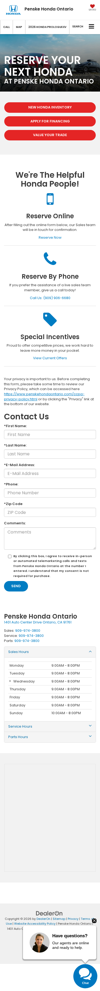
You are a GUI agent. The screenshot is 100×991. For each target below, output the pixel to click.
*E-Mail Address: (19, 465)
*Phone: (11, 484)
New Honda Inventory (50, 107)
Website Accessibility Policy (34, 923)
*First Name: (15, 426)
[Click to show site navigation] (91, 27)
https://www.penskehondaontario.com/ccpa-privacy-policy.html (44, 396)
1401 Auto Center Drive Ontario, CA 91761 (37, 622)
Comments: (15, 523)
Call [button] (6, 27)
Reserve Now (50, 237)
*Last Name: (15, 445)
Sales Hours (18, 651)
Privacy (73, 919)
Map (19, 27)
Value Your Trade (50, 134)
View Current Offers (50, 358)
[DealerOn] (49, 913)
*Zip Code (13, 504)
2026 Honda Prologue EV (47, 27)
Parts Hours (18, 737)
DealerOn (43, 919)
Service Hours (20, 726)
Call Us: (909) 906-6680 (50, 297)
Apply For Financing (50, 121)
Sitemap (59, 919)
